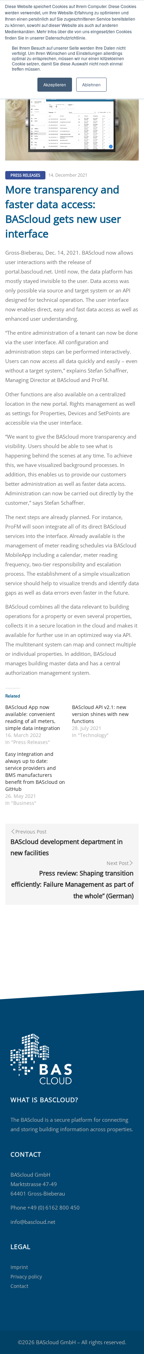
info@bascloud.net (32, 1221)
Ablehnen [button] (91, 84)
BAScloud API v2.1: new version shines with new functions (100, 714)
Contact (19, 1286)
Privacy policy (26, 1276)
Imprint (19, 1267)
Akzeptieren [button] (54, 84)
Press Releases (25, 175)
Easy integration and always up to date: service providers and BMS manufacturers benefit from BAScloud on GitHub (35, 771)
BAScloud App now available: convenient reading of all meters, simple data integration (32, 717)
